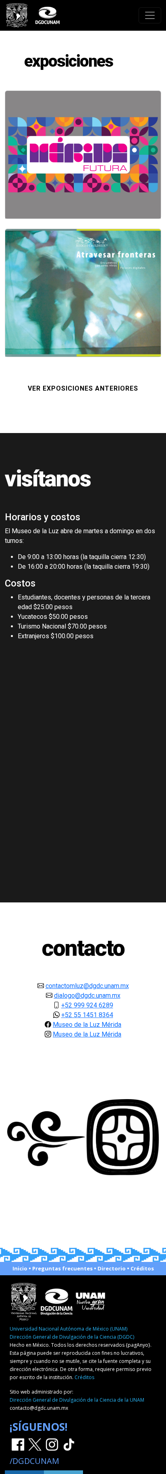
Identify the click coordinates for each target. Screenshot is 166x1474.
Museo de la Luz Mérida (87, 1024)
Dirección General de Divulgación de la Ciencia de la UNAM (77, 1399)
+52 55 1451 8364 (87, 1015)
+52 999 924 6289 (87, 1005)
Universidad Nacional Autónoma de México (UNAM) (68, 1328)
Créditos (142, 1268)
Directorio (112, 1268)
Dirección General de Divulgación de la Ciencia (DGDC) (72, 1336)
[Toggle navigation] (150, 15)
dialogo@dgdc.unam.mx (87, 995)
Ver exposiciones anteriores (83, 388)
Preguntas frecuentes (62, 1268)
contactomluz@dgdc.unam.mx (87, 986)
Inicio (19, 1268)
